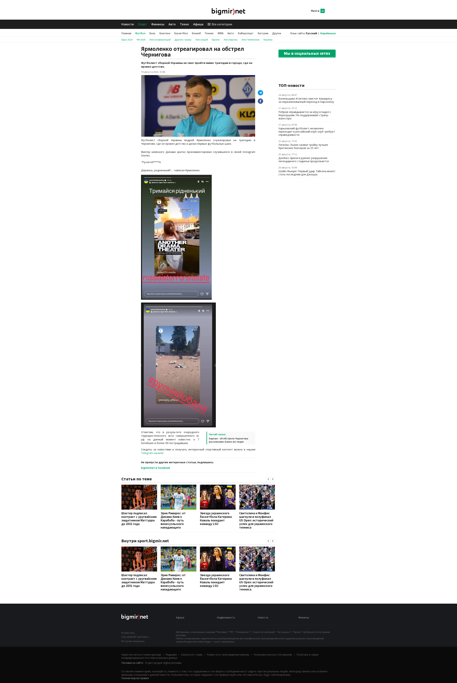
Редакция (171, 654)
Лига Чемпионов (250, 39)
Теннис (209, 33)
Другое (276, 33)
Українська (328, 33)
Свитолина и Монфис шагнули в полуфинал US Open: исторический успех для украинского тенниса (256, 520)
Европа (216, 39)
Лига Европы (230, 39)
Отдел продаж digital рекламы (163, 662)
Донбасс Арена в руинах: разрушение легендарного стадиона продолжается (303, 159)
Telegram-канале (152, 453)
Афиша (198, 24)
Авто (172, 24)
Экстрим (262, 33)
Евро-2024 (126, 39)
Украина (267, 39)
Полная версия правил (135, 678)
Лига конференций (160, 39)
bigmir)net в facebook (155, 467)
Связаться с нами (191, 654)
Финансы (157, 24)
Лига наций (201, 39)
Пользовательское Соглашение (272, 654)
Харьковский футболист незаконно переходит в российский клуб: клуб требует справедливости (306, 131)
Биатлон (164, 33)
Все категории (222, 24)
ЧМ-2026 (140, 39)
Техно (184, 24)
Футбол (140, 33)
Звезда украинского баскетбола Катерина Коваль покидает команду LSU (216, 518)
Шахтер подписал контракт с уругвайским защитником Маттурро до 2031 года (139, 518)
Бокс (152, 33)
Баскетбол (181, 33)
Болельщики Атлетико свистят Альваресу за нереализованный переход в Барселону (306, 100)
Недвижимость (226, 617)
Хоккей (196, 33)
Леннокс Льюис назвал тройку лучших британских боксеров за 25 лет (303, 146)
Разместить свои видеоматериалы (228, 654)
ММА (221, 33)
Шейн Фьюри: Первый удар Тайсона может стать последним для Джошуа (306, 172)
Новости (127, 24)
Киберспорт (245, 33)
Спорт (142, 24)
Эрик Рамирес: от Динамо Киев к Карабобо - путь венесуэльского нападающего (173, 520)
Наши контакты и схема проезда (141, 654)
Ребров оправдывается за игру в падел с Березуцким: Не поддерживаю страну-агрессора (304, 115)
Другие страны (183, 39)
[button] (268, 479)
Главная (126, 33)
